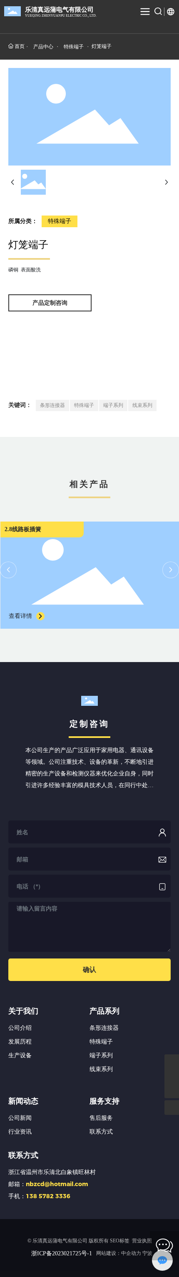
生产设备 (20, 1055)
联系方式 (101, 1132)
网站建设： (118, 1253)
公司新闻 (20, 1118)
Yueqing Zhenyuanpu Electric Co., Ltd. (61, 16)
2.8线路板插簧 (23, 529)
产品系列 (104, 1011)
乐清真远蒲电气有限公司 (59, 9)
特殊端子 (74, 46)
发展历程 (20, 1042)
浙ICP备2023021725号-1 (61, 1253)
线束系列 (101, 1069)
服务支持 (104, 1101)
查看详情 (20, 616)
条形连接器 (104, 1028)
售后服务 (101, 1118)
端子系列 (101, 1055)
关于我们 (23, 1011)
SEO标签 (119, 1241)
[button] (8, 570)
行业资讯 (20, 1132)
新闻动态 (23, 1101)
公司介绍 (20, 1028)
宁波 (147, 1253)
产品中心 (43, 46)
